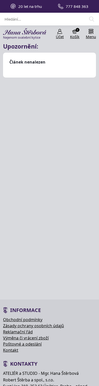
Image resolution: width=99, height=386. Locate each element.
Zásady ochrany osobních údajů (33, 326)
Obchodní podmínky (22, 319)
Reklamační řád (18, 332)
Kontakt (10, 350)
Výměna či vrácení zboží (26, 338)
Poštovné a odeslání (22, 344)
